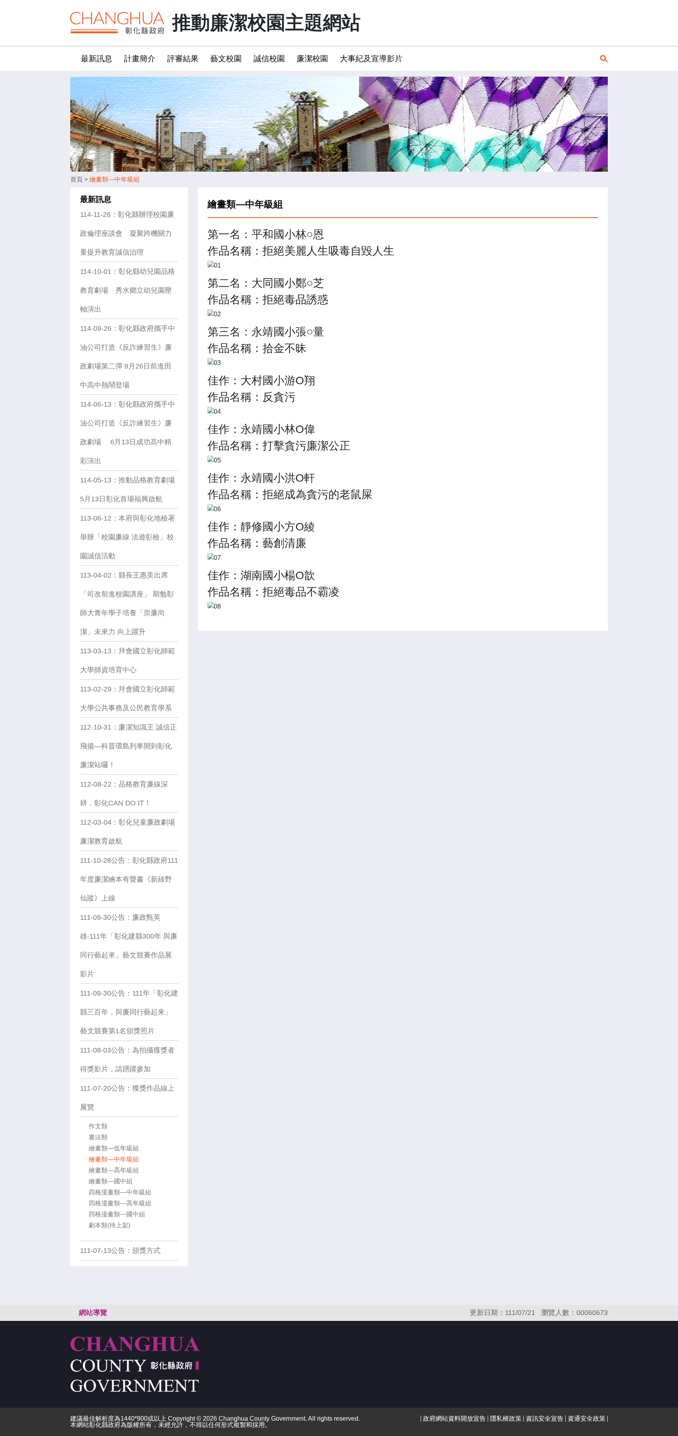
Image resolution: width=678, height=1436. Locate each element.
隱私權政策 (505, 1418)
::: (72, 58)
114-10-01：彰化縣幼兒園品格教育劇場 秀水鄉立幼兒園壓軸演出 (127, 290)
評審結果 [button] (183, 58)
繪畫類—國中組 (111, 1181)
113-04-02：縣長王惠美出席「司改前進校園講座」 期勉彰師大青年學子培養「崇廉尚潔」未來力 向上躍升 (127, 603)
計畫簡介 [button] (139, 58)
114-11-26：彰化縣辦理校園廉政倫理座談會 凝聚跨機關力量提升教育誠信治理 (127, 233)
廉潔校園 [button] (312, 58)
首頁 (76, 179)
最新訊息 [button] (96, 58)
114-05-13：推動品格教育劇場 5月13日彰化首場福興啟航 (127, 489)
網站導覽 (93, 1313)
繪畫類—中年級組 (114, 179)
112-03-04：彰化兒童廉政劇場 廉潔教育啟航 (127, 831)
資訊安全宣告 (544, 1418)
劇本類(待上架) (109, 1225)
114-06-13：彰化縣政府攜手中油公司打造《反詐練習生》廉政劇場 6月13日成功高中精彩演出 (127, 432)
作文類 (98, 1126)
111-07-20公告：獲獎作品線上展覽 (127, 1097)
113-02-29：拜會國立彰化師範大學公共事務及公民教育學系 (127, 698)
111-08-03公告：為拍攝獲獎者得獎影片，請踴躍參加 (127, 1059)
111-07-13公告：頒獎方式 (120, 1250)
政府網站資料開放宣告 (454, 1418)
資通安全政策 (586, 1418)
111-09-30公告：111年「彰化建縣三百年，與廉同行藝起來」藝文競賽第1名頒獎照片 (129, 1012)
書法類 (98, 1137)
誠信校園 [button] (269, 58)
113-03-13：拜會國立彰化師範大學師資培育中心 (127, 660)
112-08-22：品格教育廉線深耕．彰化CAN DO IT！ (124, 793)
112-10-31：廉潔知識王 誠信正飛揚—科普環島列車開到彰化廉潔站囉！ (128, 746)
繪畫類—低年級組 (114, 1148)
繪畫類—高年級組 (114, 1170)
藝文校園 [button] (226, 58)
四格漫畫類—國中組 (117, 1214)
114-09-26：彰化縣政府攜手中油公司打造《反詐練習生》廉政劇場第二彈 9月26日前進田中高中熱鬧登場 (127, 357)
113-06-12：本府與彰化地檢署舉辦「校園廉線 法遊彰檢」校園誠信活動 (127, 537)
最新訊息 (95, 199)
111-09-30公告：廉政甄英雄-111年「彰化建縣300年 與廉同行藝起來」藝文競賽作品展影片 (128, 945)
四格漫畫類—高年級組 (120, 1203)
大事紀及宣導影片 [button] (371, 58)
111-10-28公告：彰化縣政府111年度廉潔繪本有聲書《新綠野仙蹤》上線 (129, 879)
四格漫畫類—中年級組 (120, 1192)
